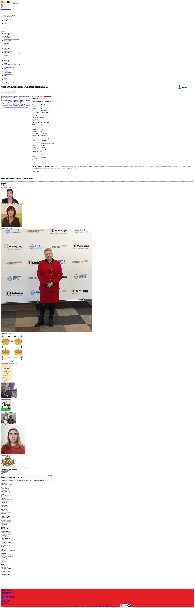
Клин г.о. (3, 506)
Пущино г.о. (4, 543)
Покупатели (4, 45)
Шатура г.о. (4, 565)
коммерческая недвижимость (11, 39)
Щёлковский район (6, 568)
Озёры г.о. (3, 535)
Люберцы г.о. (4, 525)
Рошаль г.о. (3, 547)
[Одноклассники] (36, 171)
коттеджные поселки (9, 41)
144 (10, 60)
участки (6, 37)
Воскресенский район (6, 486)
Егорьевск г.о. (4, 495)
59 (19, 64)
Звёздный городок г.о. (6, 499)
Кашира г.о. (4, 505)
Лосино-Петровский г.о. (7, 520)
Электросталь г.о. (5, 571)
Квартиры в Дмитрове (6, 590)
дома (5, 63)
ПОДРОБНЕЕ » (6, 574)
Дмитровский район (6, 490)
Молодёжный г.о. (5, 528)
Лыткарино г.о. (4, 524)
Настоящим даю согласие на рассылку (12, 474)
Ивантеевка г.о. (5, 502)
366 (10, 33)
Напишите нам (7, 19)
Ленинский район (5, 516)
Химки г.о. (3, 561)
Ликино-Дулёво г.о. (6, 517)
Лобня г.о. (3, 519)
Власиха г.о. (4, 483)
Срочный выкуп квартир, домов (9, 597)
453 (9, 37)
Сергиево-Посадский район (8, 550)
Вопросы (6, 20)
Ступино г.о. (4, 557)
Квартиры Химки (5, 601)
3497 (10, 48)
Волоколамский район (6, 484)
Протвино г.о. (4, 541)
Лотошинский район (6, 521)
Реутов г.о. (3, 546)
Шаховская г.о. (4, 567)
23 (8, 35)
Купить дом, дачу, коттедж (7, 596)
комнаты (6, 35)
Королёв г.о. (4, 509)
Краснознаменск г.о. (6, 514)
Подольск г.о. (4, 539)
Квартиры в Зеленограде (7, 592)
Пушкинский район (6, 542)
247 (10, 36)
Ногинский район (5, 532)
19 (6, 63)
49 (8, 61)
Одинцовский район (6, 534)
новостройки (7, 40)
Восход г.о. (3, 487)
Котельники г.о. (5, 510)
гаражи (5, 43)
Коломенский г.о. (5, 508)
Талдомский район (5, 558)
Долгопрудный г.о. (5, 491)
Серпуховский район (6, 554)
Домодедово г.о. (5, 492)
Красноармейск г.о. (6, 512)
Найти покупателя (5, 599)
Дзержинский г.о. (5, 488)
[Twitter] (35, 171)
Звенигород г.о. (5, 501)
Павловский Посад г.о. (6, 538)
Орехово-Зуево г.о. (5, 536)
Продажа (3, 31)
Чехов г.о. (3, 564)
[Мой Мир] (38, 171)
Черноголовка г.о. (5, 563)
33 (8, 43)
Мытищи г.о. (4, 530)
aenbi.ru (2, 83)
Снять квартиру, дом (6, 600)
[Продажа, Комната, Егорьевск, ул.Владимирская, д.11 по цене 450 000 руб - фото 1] (16, 101)
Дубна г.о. (3, 494)
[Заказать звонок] (2, 12)
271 (9, 49)
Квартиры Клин (5, 589)
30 (19, 39)
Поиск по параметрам (9, 67)
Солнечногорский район (7, 556)
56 (19, 53)
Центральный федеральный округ (23, 480)
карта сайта (92, 606)
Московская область (39, 480)
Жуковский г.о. (4, 497)
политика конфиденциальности (104, 606)
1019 (9, 52)
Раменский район (5, 545)
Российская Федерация (7, 480)
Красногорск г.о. (5, 513)
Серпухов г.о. (4, 553)
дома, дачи (6, 36)
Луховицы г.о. (4, 523)
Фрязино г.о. (4, 560)
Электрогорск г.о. (5, 569)
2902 (10, 51)
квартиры (6, 33)
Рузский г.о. (4, 549)
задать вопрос (47, 96)
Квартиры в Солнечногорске (8, 594)
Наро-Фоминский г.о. (6, 531)
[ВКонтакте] (33, 171)
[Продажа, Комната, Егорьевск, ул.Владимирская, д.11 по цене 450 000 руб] (16, 97)
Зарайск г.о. (4, 498)
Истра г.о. (3, 503)
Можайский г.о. (5, 527)
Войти (5, 23)
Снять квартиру (5, 603)
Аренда (2, 57)
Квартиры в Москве (6, 593)
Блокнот (6, 21)
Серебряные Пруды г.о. (7, 552)
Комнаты (15, 83)
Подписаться (4, 472)
